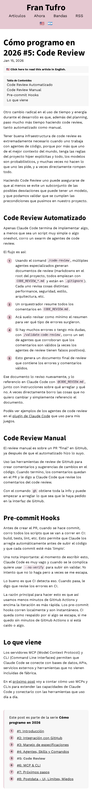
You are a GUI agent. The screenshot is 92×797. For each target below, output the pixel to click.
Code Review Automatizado (30, 85)
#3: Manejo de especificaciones (43, 745)
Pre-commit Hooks (23, 95)
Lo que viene (17, 100)
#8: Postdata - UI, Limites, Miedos (45, 779)
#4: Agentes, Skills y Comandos (43, 752)
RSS (79, 15)
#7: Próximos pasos (33, 772)
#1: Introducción (30, 731)
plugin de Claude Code (31, 416)
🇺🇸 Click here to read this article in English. (36, 69)
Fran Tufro (46, 7)
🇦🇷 (50, 23)
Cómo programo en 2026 (39, 48)
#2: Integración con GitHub (39, 738)
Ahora (39, 15)
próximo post (24, 682)
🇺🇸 (42, 23)
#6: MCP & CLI (29, 765)
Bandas (60, 15)
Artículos (17, 15)
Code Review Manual (24, 90)
